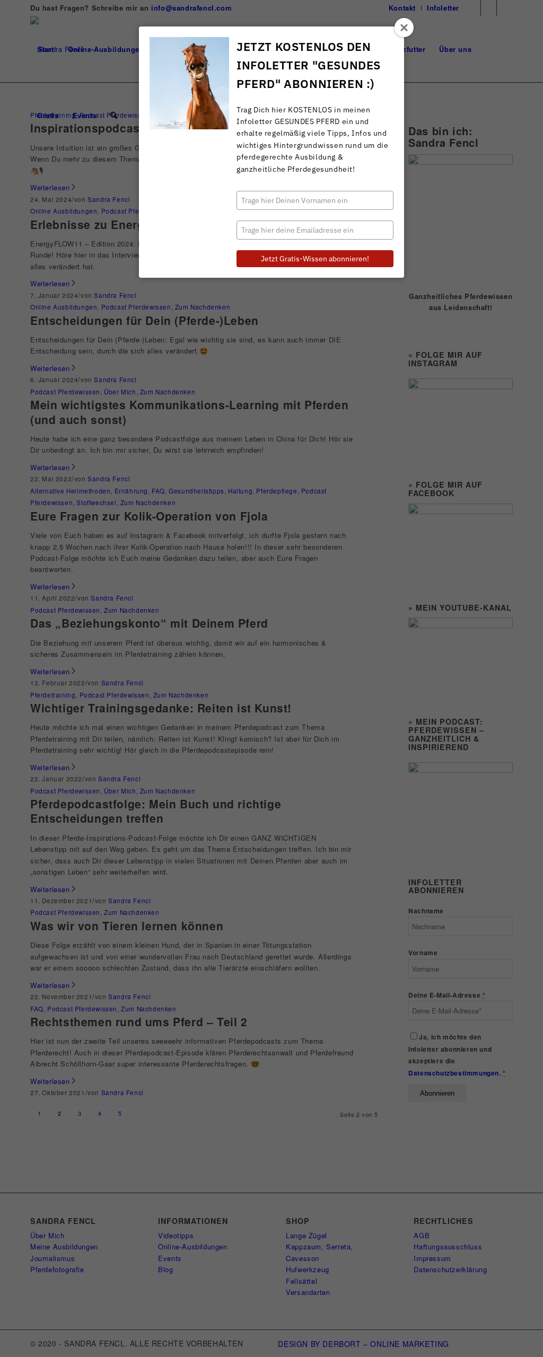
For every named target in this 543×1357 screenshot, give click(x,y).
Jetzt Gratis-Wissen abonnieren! (315, 258)
